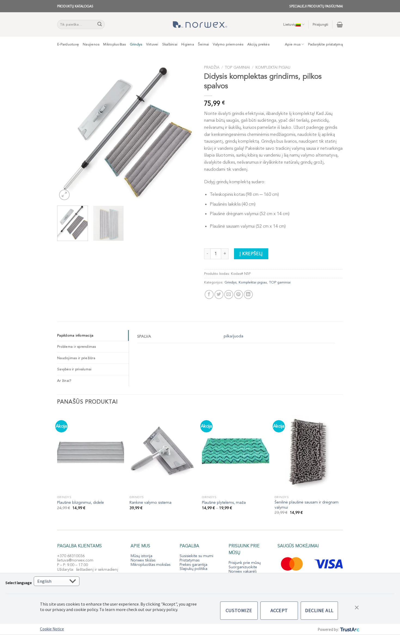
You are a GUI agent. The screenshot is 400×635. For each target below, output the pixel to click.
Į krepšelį (251, 254)
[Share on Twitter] (218, 294)
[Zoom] (64, 195)
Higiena (187, 44)
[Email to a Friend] (228, 294)
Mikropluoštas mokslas (150, 564)
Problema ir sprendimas (76, 346)
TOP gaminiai (237, 67)
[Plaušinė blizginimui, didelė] (90, 452)
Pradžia (211, 67)
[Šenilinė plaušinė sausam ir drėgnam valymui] (308, 452)
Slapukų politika (193, 568)
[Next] (186, 132)
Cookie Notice (52, 628)
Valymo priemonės (228, 44)
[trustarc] (349, 629)
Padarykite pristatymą (325, 44)
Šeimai (203, 44)
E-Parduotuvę (68, 44)
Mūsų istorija (141, 555)
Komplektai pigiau (273, 67)
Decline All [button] (319, 610)
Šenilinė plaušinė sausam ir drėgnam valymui (307, 505)
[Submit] (99, 24)
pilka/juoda (233, 336)
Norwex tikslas (143, 560)
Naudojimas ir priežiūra (76, 358)
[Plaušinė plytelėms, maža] (235, 452)
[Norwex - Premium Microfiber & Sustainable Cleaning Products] (200, 24)
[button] (356, 607)
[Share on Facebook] (209, 294)
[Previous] (67, 132)
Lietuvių (289, 24)
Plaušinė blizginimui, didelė (80, 502)
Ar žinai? (64, 380)
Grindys (136, 44)
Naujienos (91, 44)
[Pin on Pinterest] (238, 294)
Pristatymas (189, 560)
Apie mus (292, 44)
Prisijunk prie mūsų (245, 562)
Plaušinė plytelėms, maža (224, 502)
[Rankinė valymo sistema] (163, 452)
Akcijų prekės (258, 44)
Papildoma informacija (75, 335)
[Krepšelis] (340, 24)
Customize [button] (239, 610)
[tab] (93, 335)
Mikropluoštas (114, 44)
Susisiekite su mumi (196, 555)
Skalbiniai (170, 44)
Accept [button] (279, 610)
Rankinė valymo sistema (150, 502)
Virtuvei (152, 44)
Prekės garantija (193, 564)
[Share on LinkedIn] (248, 294)
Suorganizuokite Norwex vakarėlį (243, 569)
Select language (18, 582)
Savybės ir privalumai (74, 369)
